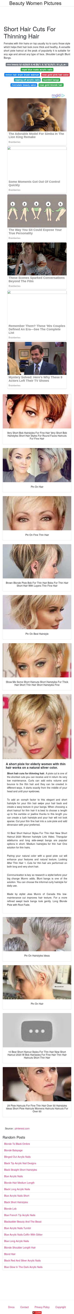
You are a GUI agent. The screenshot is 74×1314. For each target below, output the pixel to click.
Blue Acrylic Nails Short (16, 1195)
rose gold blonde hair (50, 85)
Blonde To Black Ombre (17, 1143)
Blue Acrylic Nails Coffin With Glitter (23, 1234)
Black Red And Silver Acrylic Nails (22, 1260)
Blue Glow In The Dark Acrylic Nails (23, 1267)
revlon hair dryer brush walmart (22, 74)
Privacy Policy (42, 1307)
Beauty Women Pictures (35, 3)
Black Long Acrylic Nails (17, 1189)
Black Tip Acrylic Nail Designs (20, 1163)
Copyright (60, 1307)
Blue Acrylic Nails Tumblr (17, 1228)
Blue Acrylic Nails (13, 1176)
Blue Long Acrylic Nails (16, 1241)
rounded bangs (51, 79)
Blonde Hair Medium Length (19, 1182)
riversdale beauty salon (24, 85)
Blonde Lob (10, 1208)
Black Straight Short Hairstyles (20, 1169)
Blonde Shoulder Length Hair (20, 1247)
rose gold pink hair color (55, 74)
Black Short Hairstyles (16, 1202)
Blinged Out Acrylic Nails (17, 1156)
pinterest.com (22, 1128)
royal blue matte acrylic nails (37, 69)
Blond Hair (9, 1254)
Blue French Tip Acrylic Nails (19, 1215)
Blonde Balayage (13, 1150)
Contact (24, 1307)
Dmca (11, 1307)
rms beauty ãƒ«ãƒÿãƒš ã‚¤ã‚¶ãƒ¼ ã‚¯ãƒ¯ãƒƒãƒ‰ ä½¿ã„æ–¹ (37, 64)
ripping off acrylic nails (27, 79)
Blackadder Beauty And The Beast (22, 1221)
